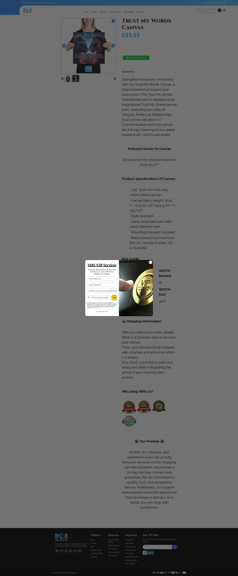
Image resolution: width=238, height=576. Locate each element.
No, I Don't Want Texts (102, 311)
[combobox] (89, 298)
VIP (114, 297)
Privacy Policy (95, 307)
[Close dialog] (150, 262)
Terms (100, 307)
